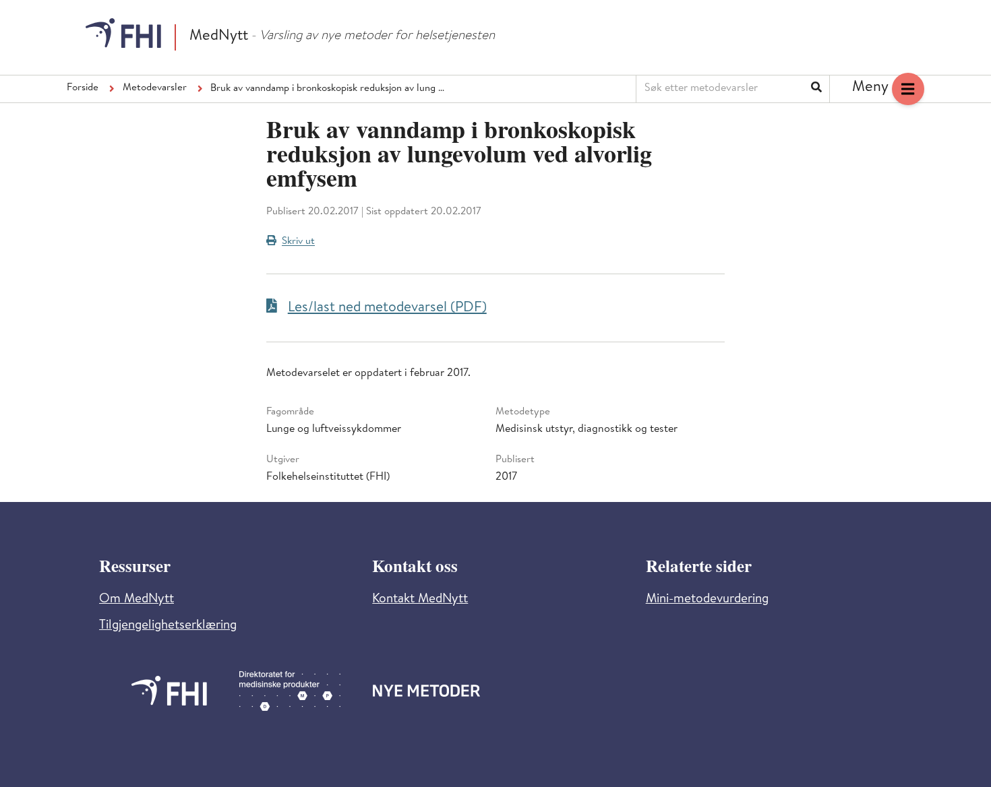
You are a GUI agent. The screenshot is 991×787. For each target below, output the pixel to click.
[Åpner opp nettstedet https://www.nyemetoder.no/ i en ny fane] (427, 691)
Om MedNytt (136, 600)
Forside (82, 88)
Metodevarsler (155, 88)
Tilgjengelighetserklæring (168, 626)
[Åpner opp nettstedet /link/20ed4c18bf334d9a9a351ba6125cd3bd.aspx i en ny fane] (169, 690)
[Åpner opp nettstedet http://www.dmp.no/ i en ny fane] (289, 691)
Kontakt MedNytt (420, 600)
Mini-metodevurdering (707, 600)
